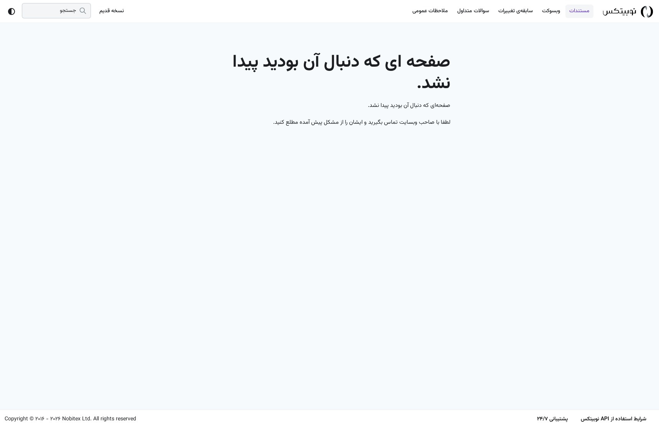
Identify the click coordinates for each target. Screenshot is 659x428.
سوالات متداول (473, 11)
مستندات (579, 11)
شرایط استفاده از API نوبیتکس (613, 419)
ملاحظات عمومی (430, 11)
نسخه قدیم (111, 11)
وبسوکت (551, 11)
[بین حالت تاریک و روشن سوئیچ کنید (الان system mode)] (11, 11)
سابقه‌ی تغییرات (515, 11)
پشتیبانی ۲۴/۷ (552, 419)
